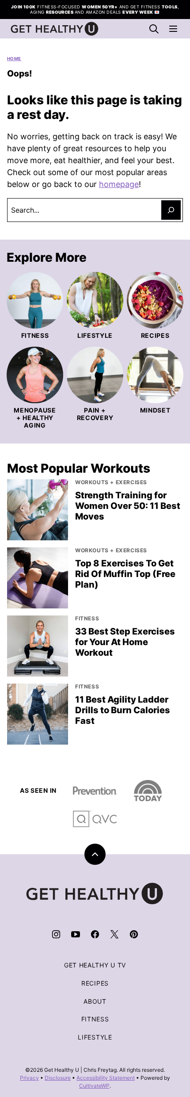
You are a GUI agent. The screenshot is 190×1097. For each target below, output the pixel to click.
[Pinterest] (134, 934)
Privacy (29, 1077)
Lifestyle (95, 1037)
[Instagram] (56, 934)
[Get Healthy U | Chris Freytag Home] (55, 29)
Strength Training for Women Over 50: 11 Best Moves (127, 506)
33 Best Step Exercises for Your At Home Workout (125, 642)
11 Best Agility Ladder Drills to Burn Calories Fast (122, 710)
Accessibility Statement (105, 1077)
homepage (119, 184)
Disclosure (58, 1077)
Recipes (95, 983)
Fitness (95, 1019)
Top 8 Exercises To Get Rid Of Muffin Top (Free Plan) (125, 574)
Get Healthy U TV (95, 965)
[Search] (153, 28)
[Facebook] (95, 934)
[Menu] (173, 28)
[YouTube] (75, 934)
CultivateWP (94, 1085)
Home (14, 58)
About (95, 1001)
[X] (114, 934)
